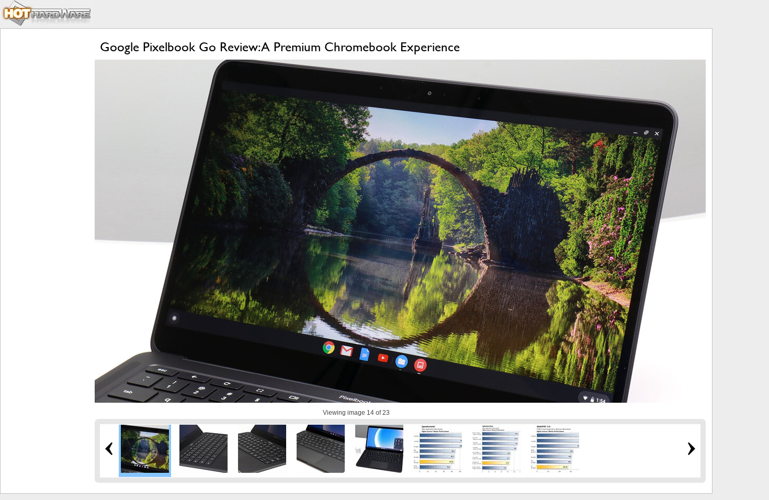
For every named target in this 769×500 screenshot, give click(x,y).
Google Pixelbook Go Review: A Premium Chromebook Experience (280, 46)
